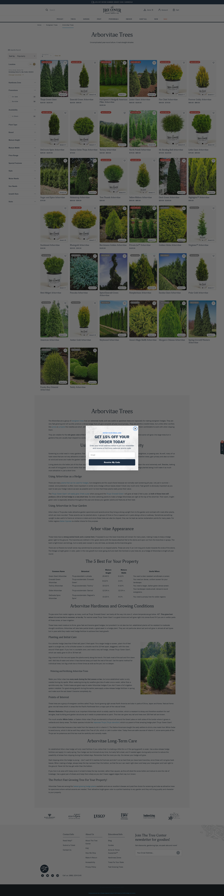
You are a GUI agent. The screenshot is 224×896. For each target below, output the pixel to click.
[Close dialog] (135, 429)
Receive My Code (112, 462)
